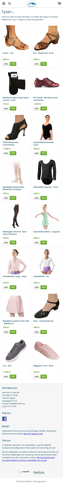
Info (6, 63)
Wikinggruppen (40, 481)
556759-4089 (11, 406)
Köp (13, 63)
